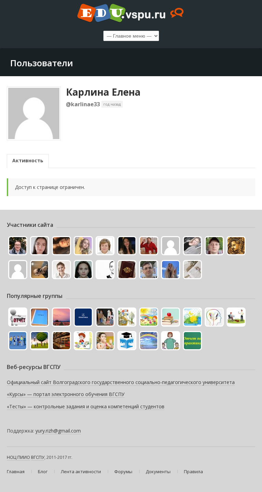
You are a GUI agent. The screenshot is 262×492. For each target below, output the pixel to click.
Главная (16, 471)
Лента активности (81, 471)
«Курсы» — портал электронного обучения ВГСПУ (66, 394)
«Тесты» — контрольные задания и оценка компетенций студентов (85, 406)
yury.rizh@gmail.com (58, 430)
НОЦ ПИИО (18, 457)
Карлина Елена (103, 91)
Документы (158, 471)
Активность (27, 160)
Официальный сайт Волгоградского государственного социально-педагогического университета (121, 382)
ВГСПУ (37, 457)
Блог (42, 471)
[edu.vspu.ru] (131, 13)
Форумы (123, 471)
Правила (193, 471)
